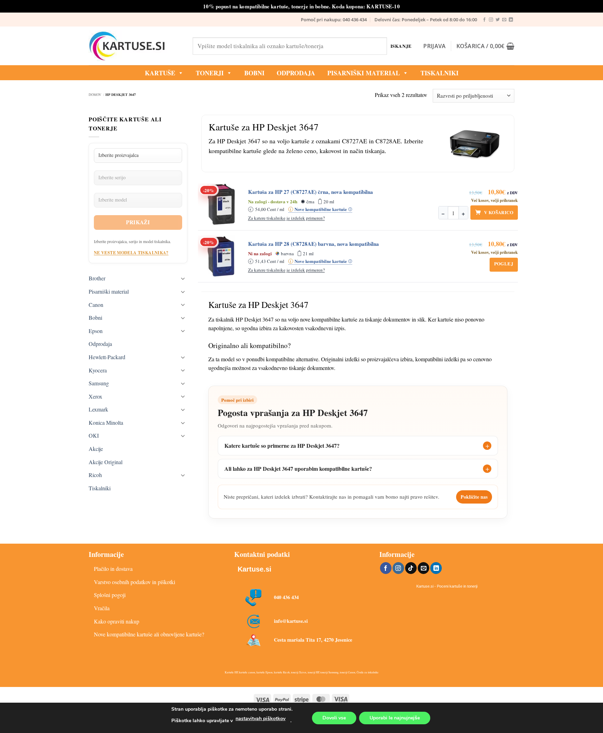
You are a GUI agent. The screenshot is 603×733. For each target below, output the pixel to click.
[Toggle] (183, 278)
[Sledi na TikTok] (411, 568)
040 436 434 (286, 597)
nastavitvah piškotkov (260, 718)
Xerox (95, 396)
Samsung (99, 383)
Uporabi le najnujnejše (395, 718)
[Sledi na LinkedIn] (511, 19)
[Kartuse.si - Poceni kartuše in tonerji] (135, 46)
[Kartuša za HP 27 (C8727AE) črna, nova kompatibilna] (221, 204)
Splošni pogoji (110, 594)
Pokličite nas (474, 496)
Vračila (102, 608)
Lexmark (98, 409)
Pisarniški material (363, 72)
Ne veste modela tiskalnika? (131, 253)
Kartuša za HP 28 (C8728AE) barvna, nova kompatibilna (313, 244)
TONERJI (210, 72)
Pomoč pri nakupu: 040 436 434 (334, 19)
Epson (96, 330)
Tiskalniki (439, 72)
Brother (97, 278)
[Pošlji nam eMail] (504, 19)
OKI (94, 435)
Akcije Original (105, 462)
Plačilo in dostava (113, 568)
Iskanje (401, 46)
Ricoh (95, 474)
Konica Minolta (106, 422)
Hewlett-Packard (107, 357)
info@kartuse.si (291, 621)
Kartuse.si (254, 569)
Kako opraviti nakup (116, 621)
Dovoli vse (334, 718)
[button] (434, 46)
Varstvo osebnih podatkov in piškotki (134, 581)
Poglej (503, 263)
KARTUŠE (160, 72)
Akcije (96, 448)
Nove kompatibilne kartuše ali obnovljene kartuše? (149, 634)
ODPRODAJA (296, 72)
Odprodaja (100, 343)
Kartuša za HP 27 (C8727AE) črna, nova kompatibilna (310, 192)
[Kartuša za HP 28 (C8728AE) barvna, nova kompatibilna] (221, 256)
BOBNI (254, 72)
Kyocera (98, 370)
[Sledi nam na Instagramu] (491, 19)
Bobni (95, 317)
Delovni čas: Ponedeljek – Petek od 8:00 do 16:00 (425, 19)
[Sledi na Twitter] (498, 19)
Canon (96, 304)
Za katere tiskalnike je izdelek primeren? (286, 218)
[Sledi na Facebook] (484, 19)
